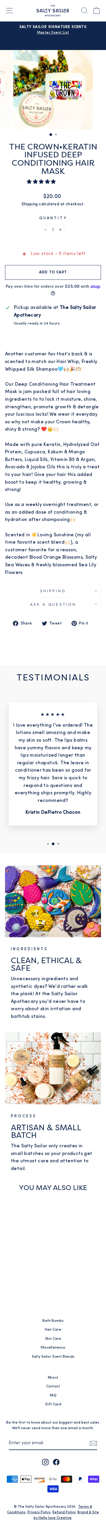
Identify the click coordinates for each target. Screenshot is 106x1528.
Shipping (29, 204)
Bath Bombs (53, 1321)
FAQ (53, 1395)
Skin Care (53, 1339)
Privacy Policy (39, 1512)
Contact (53, 1386)
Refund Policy (64, 1512)
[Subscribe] (93, 1443)
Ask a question (53, 604)
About (53, 1377)
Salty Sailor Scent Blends (53, 1357)
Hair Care (53, 1329)
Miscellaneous (53, 1347)
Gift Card (53, 1404)
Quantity (53, 218)
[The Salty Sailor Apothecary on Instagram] (45, 1462)
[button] (42, 182)
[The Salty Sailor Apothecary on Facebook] (56, 1462)
